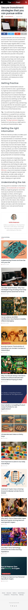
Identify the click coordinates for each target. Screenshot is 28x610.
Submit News (21, 593)
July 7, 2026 (4, 524)
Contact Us (6, 594)
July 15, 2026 (4, 465)
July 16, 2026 (4, 438)
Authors (14, 593)
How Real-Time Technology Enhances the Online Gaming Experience (11, 549)
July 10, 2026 (4, 495)
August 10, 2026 (5, 264)
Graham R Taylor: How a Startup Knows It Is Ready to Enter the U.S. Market (12, 491)
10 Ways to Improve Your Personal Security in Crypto (12, 578)
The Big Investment (12, 120)
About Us (9, 593)
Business (4, 284)
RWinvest (4, 170)
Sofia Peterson (9, 16)
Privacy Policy (14, 594)
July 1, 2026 (4, 553)
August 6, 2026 (5, 323)
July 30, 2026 (5, 352)
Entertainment (6, 343)
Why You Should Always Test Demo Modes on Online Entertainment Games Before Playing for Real (13, 377)
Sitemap (21, 594)
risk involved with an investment (15, 188)
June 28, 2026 (5, 581)
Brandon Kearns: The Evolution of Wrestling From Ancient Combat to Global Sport (13, 348)
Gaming (4, 314)
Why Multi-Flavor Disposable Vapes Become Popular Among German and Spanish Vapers (13, 520)
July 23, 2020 (19, 16)
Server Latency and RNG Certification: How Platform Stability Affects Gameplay (13, 319)
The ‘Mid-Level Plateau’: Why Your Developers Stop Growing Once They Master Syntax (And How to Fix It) (13, 290)
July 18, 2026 (4, 411)
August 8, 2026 (5, 293)
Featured (4, 257)
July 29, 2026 (5, 381)
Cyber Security (6, 573)
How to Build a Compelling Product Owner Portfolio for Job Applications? (13, 407)
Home (3, 593)
